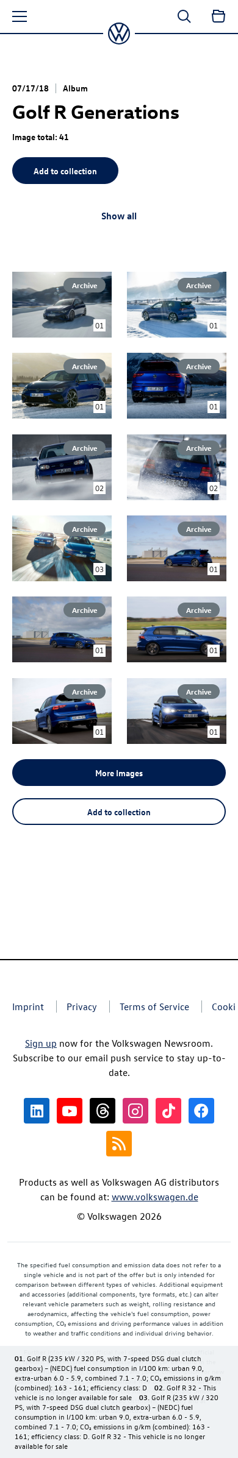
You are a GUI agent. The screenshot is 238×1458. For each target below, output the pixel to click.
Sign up (41, 1043)
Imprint (28, 1006)
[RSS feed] (119, 1143)
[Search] (184, 16)
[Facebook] (201, 1111)
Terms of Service (154, 1006)
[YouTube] (69, 1111)
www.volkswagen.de (155, 1197)
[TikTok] (168, 1111)
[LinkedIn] (36, 1111)
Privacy (82, 1006)
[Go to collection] (218, 16)
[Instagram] (135, 1111)
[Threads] (102, 1111)
